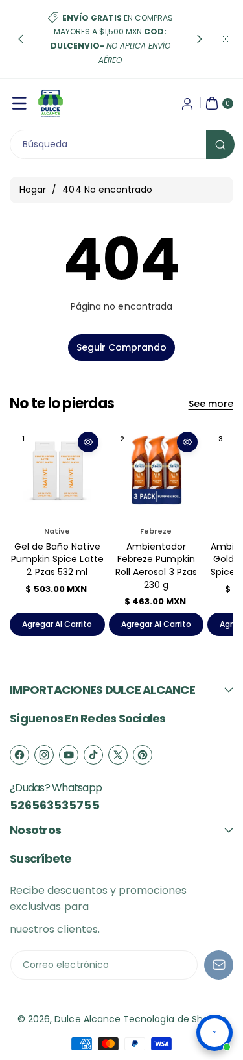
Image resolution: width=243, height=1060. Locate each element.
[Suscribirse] (218, 965)
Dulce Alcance (87, 1019)
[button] (21, 39)
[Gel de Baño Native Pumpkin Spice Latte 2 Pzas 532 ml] (57, 473)
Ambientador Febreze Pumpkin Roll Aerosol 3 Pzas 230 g (156, 565)
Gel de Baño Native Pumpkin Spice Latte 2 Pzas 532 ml (57, 559)
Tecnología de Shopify (174, 1019)
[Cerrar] (225, 39)
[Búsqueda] (220, 144)
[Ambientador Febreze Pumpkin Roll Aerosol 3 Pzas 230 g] (156, 473)
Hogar (32, 189)
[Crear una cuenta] (187, 103)
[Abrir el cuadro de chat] (214, 1033)
